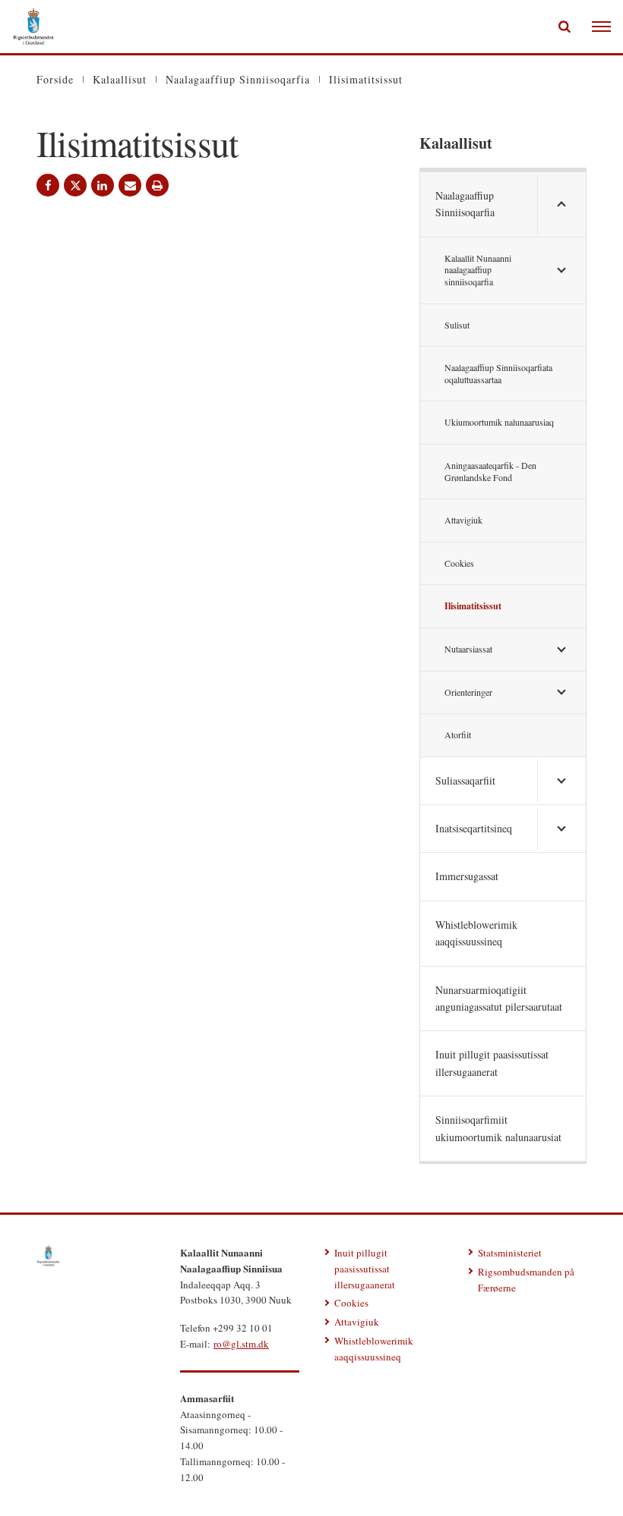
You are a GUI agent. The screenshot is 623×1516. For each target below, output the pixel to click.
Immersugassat (466, 876)
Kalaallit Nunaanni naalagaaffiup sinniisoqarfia (477, 270)
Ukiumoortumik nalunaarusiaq (499, 422)
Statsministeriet (510, 1253)
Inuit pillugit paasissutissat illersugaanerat (492, 1062)
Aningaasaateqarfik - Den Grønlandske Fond (490, 471)
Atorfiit (457, 734)
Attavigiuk (463, 520)
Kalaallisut (455, 143)
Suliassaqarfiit (465, 780)
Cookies (459, 563)
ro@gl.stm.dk (241, 1344)
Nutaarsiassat (468, 649)
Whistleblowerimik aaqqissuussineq (476, 932)
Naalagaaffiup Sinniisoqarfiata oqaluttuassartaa (498, 373)
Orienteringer (468, 692)
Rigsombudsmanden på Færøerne (526, 1279)
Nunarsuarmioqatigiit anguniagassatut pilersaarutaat (498, 998)
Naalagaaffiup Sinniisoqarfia (465, 203)
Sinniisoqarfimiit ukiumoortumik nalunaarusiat (498, 1127)
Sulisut (457, 325)
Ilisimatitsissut (472, 605)
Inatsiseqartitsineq (473, 828)
